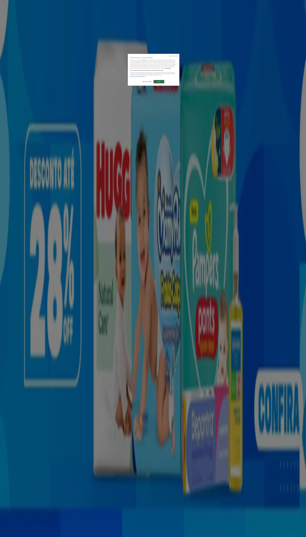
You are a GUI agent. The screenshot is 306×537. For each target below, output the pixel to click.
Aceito (159, 81)
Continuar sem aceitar (173, 55)
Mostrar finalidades (147, 81)
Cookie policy (168, 68)
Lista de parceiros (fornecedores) (137, 76)
